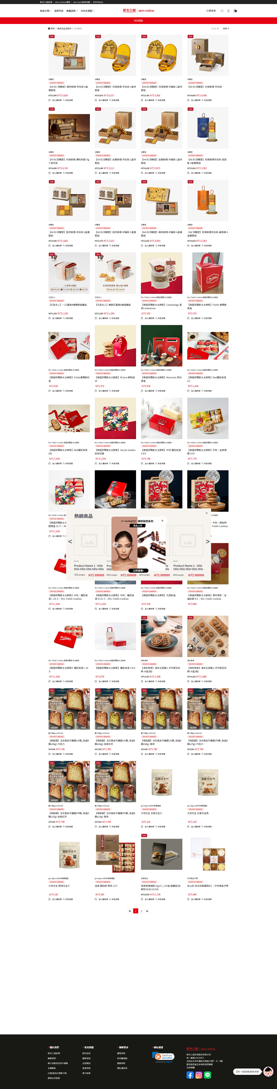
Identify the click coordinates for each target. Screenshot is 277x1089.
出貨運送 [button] (86, 1063)
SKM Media (98, 2)
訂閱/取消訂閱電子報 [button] (57, 1073)
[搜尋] (222, 10)
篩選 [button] (225, 28)
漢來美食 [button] (144, 660)
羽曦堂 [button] (51, 79)
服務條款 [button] (121, 1063)
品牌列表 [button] (58, 10)
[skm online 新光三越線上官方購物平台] (138, 10)
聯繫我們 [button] (52, 1058)
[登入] (228, 10)
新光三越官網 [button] (54, 1053)
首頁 (52, 28)
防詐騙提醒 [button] (122, 1058)
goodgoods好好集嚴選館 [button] (151, 805)
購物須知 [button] (86, 1058)
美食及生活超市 (64, 28)
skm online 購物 (62, 2)
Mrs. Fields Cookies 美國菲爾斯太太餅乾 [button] (156, 297)
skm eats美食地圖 (81, 2)
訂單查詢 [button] (211, 10)
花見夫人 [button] (51, 297)
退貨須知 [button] (86, 1068)
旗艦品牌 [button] (71, 10)
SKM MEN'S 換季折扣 (56, 83)
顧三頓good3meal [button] (55, 733)
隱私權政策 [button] (122, 1068)
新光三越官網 (46, 2)
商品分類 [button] (44, 10)
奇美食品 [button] (144, 878)
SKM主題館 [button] (86, 10)
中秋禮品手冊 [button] (192, 878)
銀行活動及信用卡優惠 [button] (58, 1063)
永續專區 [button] (52, 1068)
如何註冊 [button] (86, 1053)
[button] (234, 10)
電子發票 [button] (86, 1073)
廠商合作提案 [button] (54, 1078)
